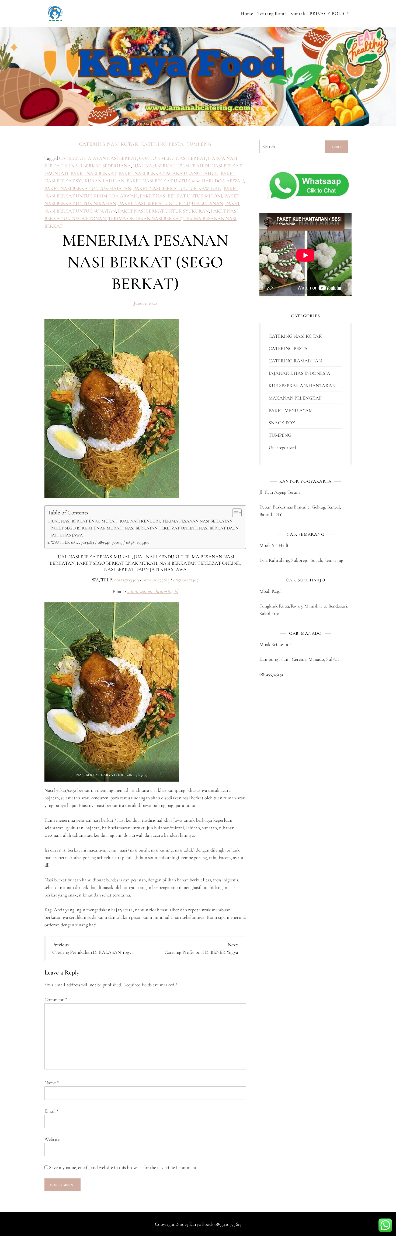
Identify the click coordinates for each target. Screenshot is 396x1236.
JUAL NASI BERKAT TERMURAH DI (171, 166)
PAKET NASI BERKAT (93, 173)
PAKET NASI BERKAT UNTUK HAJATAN (87, 188)
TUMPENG (198, 144)
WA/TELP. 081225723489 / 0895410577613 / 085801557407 (100, 542)
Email (51, 1111)
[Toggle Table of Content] (234, 512)
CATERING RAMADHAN (295, 361)
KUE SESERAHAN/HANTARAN (302, 386)
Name (51, 1083)
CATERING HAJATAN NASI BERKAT (98, 158)
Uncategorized (282, 447)
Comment (55, 999)
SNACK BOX (282, 423)
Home (247, 13)
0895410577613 (156, 580)
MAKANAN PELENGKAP (295, 398)
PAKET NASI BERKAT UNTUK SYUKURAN (163, 211)
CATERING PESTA (162, 144)
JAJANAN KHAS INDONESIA (299, 373)
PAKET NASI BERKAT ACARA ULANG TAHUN (168, 173)
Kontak (297, 13)
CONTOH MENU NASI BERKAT (172, 158)
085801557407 (186, 580)
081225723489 (126, 580)
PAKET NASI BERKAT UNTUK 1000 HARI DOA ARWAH (185, 181)
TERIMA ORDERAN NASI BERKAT (144, 218)
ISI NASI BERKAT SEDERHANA (97, 166)
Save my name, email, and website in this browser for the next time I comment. (123, 1167)
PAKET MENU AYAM (291, 410)
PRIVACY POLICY (329, 13)
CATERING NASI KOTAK (108, 144)
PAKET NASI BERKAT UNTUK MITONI (181, 196)
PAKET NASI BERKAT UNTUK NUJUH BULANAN (170, 203)
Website (52, 1139)
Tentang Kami (271, 13)
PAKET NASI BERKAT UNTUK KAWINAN (177, 188)
